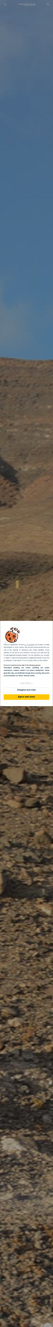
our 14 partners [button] (29, 645)
